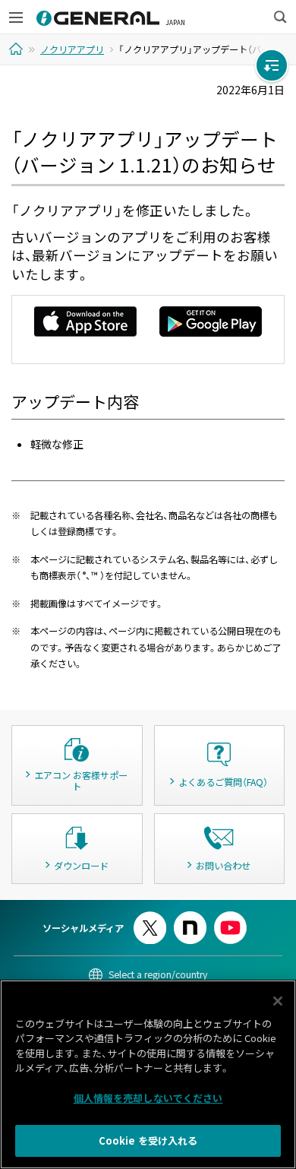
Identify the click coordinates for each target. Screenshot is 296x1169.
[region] (148, 1074)
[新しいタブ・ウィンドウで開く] (150, 917)
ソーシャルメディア (83, 928)
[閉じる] (277, 1001)
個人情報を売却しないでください (148, 1098)
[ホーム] (18, 48)
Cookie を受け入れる (148, 1140)
